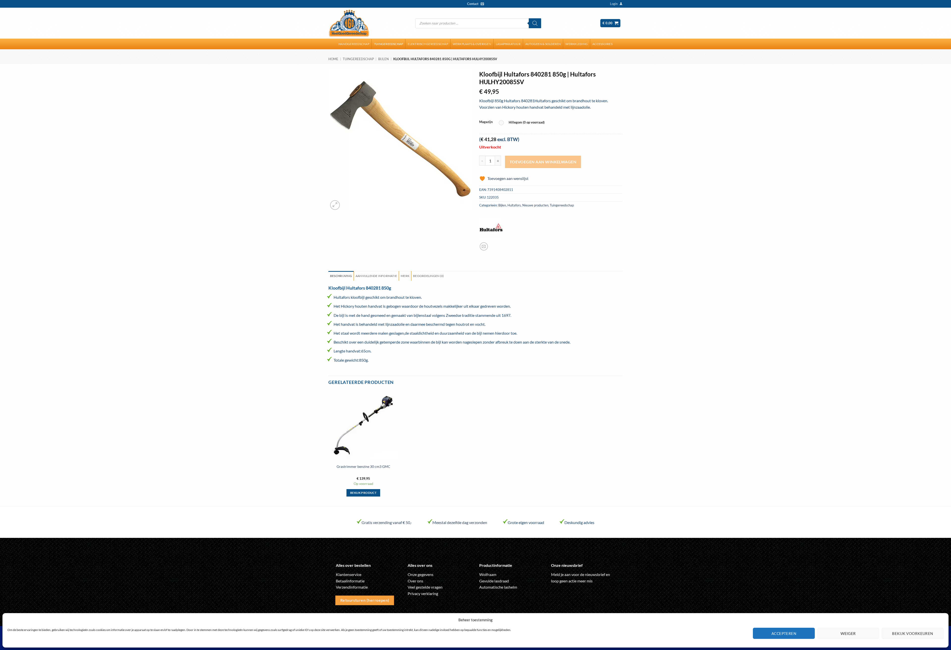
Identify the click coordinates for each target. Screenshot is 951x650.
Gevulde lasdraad (494, 580)
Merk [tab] (405, 276)
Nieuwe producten (535, 205)
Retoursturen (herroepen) (364, 600)
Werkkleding (576, 44)
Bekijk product (363, 492)
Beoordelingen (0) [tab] (428, 276)
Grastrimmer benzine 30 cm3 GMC (363, 466)
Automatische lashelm (498, 587)
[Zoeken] (535, 23)
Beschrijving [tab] (341, 276)
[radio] (523, 122)
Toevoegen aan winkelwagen (543, 162)
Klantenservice (348, 574)
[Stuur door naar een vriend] (484, 246)
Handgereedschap (354, 44)
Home (333, 59)
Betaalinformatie (350, 580)
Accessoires (602, 44)
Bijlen (383, 59)
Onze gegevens (420, 574)
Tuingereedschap (388, 44)
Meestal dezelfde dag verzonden (459, 522)
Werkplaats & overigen (472, 44)
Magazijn (486, 122)
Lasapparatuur (508, 44)
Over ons (415, 580)
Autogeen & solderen (543, 44)
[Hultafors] (491, 228)
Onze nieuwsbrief (567, 565)
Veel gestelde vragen (425, 587)
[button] (614, 3)
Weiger (848, 633)
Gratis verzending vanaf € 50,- (387, 522)
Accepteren (783, 633)
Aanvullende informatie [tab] (376, 276)
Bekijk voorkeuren (912, 633)
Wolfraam (487, 574)
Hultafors (514, 205)
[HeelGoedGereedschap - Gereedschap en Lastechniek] (349, 23)
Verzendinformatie (352, 587)
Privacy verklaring (423, 593)
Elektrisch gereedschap (428, 44)
